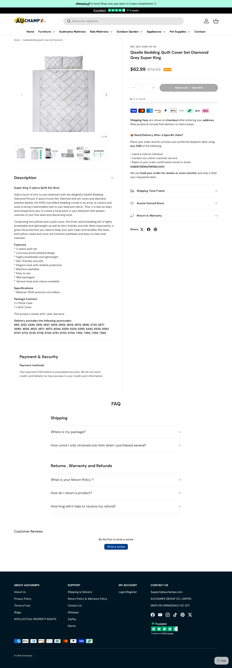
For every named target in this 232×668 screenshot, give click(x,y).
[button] (216, 21)
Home (30, 31)
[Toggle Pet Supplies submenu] (189, 32)
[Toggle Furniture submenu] (54, 32)
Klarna (72, 626)
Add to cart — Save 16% (189, 87)
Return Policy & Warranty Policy (87, 599)
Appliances (154, 31)
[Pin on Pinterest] (155, 229)
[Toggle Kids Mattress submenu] (111, 32)
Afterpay (73, 612)
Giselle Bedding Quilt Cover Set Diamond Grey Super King (43, 40)
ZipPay (72, 619)
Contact (200, 31)
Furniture (44, 31)
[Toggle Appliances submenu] (164, 32)
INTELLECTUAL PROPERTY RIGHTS (35, 619)
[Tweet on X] (141, 229)
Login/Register (128, 592)
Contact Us (75, 605)
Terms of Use (22, 605)
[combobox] (123, 21)
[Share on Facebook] (148, 229)
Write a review (116, 546)
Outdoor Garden (128, 31)
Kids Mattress (99, 31)
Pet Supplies (178, 31)
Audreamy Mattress (72, 31)
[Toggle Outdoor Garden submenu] (141, 32)
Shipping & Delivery (80, 592)
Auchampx (27, 655)
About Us (20, 592)
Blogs (17, 612)
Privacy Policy (22, 599)
